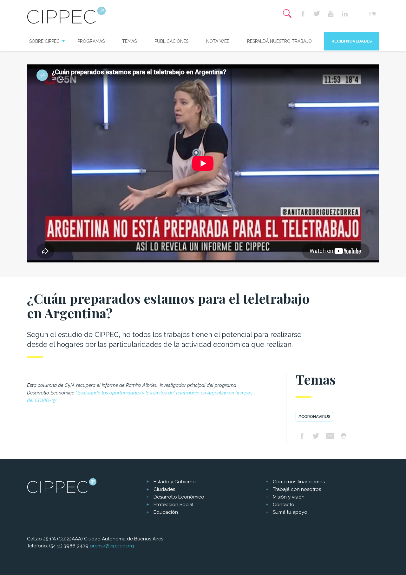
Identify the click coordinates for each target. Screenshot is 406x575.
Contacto (283, 504)
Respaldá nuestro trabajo (279, 41)
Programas (91, 41)
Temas (129, 41)
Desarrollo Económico (179, 497)
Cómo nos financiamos (299, 482)
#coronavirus (314, 416)
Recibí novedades (351, 41)
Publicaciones (171, 41)
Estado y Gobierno (175, 482)
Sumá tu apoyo (290, 512)
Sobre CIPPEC (44, 41)
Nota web (218, 41)
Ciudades (164, 489)
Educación (166, 512)
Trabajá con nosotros (297, 489)
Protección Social (173, 504)
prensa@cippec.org (112, 546)
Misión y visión (288, 497)
